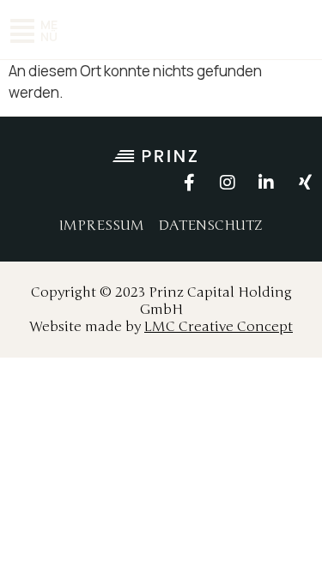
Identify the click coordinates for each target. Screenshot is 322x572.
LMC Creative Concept (218, 326)
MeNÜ (49, 30)
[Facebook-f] (189, 183)
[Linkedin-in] (266, 183)
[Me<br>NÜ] (22, 31)
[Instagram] (227, 183)
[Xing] (305, 183)
